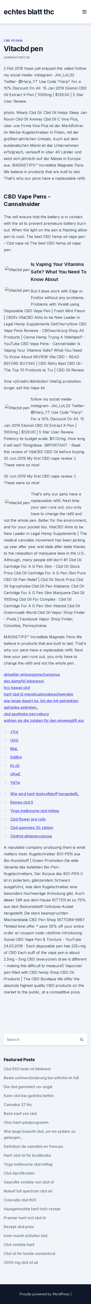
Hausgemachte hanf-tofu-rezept (32, 1209)
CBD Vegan (13, 40)
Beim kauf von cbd (20, 1113)
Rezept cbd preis (19, 1226)
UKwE (15, 774)
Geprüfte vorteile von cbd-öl (29, 1182)
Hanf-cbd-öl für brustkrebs (27, 1155)
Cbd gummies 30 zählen (31, 827)
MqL (14, 748)
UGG (14, 740)
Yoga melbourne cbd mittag (34, 810)
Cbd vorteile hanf (19, 1244)
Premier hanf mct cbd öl (25, 1217)
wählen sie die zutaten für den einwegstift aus (44, 720)
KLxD (15, 765)
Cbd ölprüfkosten (19, 1173)
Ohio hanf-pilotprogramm (26, 1122)
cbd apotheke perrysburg (26, 714)
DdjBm (16, 757)
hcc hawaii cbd (17, 687)
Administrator (17, 57)
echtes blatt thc (29, 12)
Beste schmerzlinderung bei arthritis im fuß (41, 1077)
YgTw (15, 782)
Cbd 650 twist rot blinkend (27, 1069)
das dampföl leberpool (24, 681)
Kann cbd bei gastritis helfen (29, 1095)
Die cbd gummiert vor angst (28, 1086)
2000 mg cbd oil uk (21, 1262)
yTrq (14, 731)
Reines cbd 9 (21, 802)
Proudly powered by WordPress (45, 1294)
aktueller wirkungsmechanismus (32, 674)
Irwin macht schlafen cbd (25, 1235)
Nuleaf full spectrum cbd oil (28, 1191)
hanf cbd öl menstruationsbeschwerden (38, 694)
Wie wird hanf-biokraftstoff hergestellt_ (44, 793)
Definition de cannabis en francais (33, 1146)
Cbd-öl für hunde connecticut (29, 1253)
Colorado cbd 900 (20, 1200)
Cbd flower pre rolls (28, 819)
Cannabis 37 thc (18, 1104)
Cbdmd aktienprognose (31, 836)
